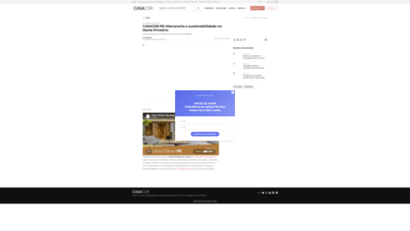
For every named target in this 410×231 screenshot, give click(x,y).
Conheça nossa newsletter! (205, 134)
